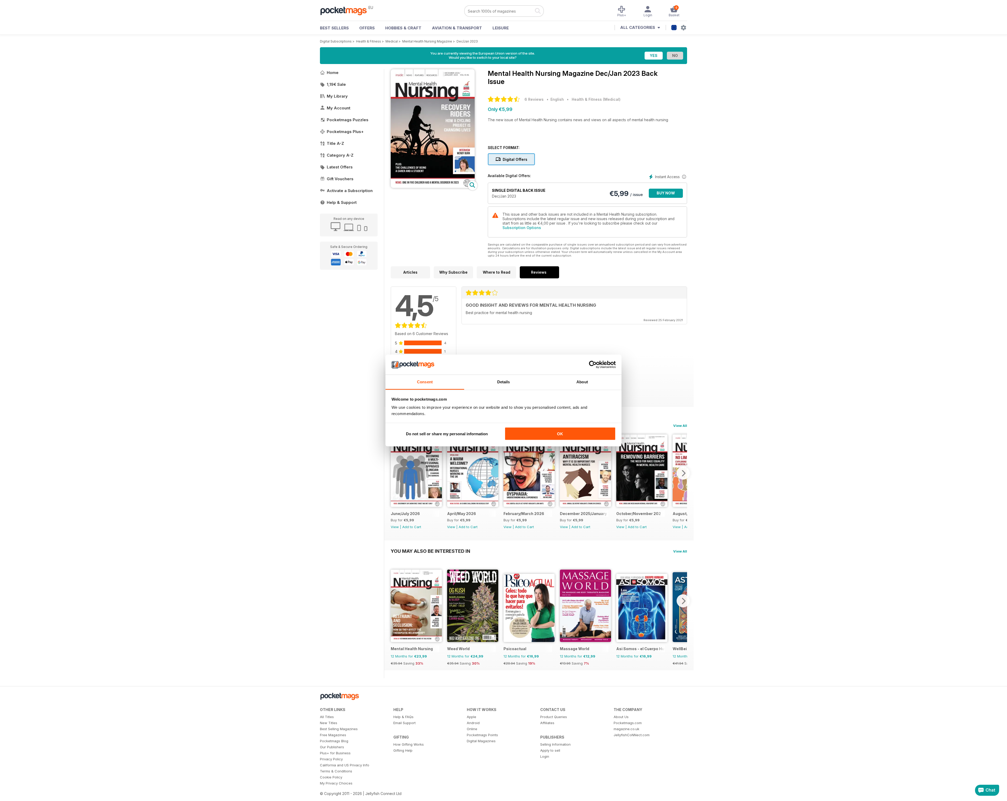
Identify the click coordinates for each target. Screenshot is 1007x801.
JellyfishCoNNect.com (632, 735)
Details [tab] (503, 382)
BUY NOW (666, 193)
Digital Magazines (481, 741)
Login (544, 756)
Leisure (500, 27)
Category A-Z (340, 155)
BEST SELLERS (334, 27)
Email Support (404, 723)
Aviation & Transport (457, 27)
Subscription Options (521, 227)
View (395, 527)
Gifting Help (403, 750)
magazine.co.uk (626, 729)
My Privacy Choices (336, 783)
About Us (621, 717)
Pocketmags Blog (334, 741)
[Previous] (394, 473)
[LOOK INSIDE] (433, 186)
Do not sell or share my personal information (447, 433)
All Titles (327, 717)
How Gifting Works (408, 744)
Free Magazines (333, 735)
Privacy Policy (331, 759)
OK (560, 433)
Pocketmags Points (482, 735)
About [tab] (582, 382)
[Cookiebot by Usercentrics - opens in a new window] (593, 365)
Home (333, 72)
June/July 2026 (405, 513)
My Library (337, 96)
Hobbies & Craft (403, 27)
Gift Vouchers (340, 178)
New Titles (328, 723)
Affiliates (547, 723)
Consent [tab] (425, 382)
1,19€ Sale (336, 84)
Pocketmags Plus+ (345, 131)
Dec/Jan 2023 (467, 41)
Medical (391, 41)
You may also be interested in (430, 551)
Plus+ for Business (335, 753)
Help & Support (342, 202)
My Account (338, 107)
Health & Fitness (368, 41)
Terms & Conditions (336, 771)
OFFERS (367, 27)
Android (473, 723)
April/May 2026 (461, 513)
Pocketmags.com (628, 723)
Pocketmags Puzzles (347, 119)
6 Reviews (534, 99)
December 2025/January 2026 (584, 513)
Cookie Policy (331, 777)
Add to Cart (411, 527)
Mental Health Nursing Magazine (427, 41)
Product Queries (553, 717)
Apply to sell (550, 750)
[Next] (683, 473)
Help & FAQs (403, 717)
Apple (471, 717)
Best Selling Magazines (339, 729)
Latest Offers (340, 167)
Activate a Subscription (350, 190)
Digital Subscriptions (336, 41)
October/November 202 (638, 513)
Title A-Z (335, 143)
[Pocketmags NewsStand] (346, 10)
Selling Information (555, 744)
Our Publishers (332, 747)
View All (680, 425)
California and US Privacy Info (344, 765)
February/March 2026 (524, 513)
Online (472, 729)
